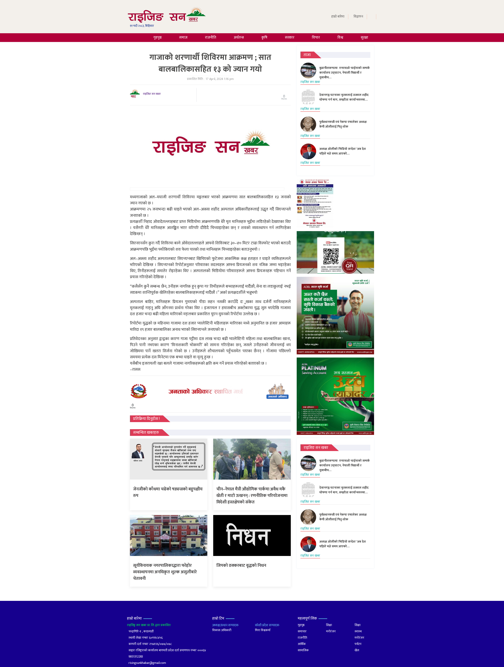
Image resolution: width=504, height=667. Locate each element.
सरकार (289, 37)
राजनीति (210, 37)
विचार (316, 37)
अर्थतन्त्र (239, 37)
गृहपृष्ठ (157, 37)
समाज (183, 37)
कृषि (264, 37)
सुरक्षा (364, 37)
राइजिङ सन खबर (152, 94)
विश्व (340, 37)
